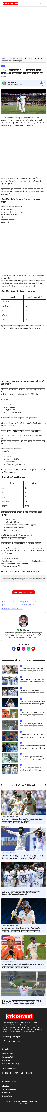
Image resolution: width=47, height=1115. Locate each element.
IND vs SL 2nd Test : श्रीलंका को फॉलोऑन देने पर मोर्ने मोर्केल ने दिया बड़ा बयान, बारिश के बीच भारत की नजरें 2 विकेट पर (32, 770)
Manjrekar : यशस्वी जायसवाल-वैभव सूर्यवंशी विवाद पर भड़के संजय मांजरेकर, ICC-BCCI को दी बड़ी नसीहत (32, 748)
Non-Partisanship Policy (10, 1064)
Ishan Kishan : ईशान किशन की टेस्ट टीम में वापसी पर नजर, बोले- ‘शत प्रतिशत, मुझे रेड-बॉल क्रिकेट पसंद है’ (32, 704)
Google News (18, 1107)
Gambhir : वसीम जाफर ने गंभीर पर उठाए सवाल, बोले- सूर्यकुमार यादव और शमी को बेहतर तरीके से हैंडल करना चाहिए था (32, 737)
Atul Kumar (12, 82)
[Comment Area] (42, 83)
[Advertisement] (23, 32)
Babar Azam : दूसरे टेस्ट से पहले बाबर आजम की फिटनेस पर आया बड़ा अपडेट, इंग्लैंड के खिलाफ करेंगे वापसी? (32, 759)
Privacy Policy (29, 1107)
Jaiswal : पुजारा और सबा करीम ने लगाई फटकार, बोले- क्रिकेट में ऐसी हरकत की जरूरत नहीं (32, 693)
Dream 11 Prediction (17, 1073)
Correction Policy (8, 1057)
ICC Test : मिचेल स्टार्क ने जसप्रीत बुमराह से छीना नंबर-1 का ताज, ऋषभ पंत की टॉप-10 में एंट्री (32, 670)
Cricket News (30, 1073)
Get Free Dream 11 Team (23, 592)
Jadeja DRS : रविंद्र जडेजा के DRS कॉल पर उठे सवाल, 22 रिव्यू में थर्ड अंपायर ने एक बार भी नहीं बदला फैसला (32, 681)
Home (4, 58)
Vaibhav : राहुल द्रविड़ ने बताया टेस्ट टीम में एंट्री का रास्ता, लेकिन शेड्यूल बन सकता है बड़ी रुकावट (32, 715)
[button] (40, 3)
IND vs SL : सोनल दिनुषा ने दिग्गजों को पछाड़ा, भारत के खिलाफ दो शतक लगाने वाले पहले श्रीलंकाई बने (31, 726)
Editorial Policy (7, 1060)
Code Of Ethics (7, 1054)
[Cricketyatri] (10, 3)
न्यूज (9, 58)
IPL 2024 (5, 1073)
